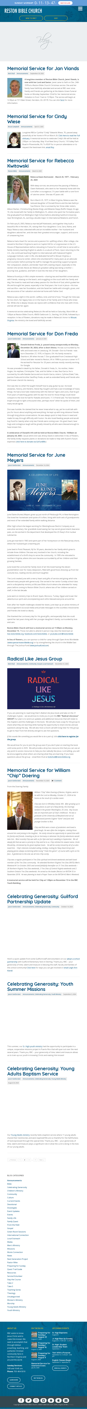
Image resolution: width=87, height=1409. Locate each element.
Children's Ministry (15, 1190)
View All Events (60, 1368)
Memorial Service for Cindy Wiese (37, 119)
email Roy (50, 147)
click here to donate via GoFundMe (31, 441)
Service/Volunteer (14, 1276)
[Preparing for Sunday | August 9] (34, 1355)
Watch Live (65, 3)
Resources (11, 1272)
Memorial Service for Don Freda (42, 334)
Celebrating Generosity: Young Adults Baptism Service (40, 1071)
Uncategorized (13, 1296)
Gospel (39, 664)
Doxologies (12, 1208)
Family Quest (12, 1221)
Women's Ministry (15, 1300)
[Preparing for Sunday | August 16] (34, 1344)
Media (9, 1242)
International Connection (18, 1235)
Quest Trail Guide (14, 1269)
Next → (42, 1160)
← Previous (12, 1160)
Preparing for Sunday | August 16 (44, 1345)
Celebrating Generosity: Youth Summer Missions (40, 986)
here (62, 100)
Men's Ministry (13, 1245)
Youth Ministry (56, 994)
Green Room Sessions (16, 1231)
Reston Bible (12, 171)
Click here (31, 967)
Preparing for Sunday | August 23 (44, 1335)
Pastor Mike (12, 1262)
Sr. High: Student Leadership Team (59, 1345)
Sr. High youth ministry (32, 1046)
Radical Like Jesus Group (34, 659)
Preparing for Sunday (16, 1266)
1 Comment (58, 781)
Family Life (11, 1218)
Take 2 (10, 1283)
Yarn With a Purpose (61, 1353)
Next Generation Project (17, 1259)
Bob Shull (11, 73)
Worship (10, 1303)
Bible (9, 1184)
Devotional (12, 1204)
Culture (10, 1197)
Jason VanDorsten (14, 339)
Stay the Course (14, 1279)
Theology (11, 1293)
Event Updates (13, 1211)
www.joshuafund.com (39, 645)
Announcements (22, 73)
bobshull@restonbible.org (59, 757)
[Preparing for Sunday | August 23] (34, 1334)
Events (10, 1214)
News (9, 1255)
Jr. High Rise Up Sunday (62, 1338)
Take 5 (10, 1286)
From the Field (13, 1225)
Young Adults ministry (20, 1135)
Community (32, 664)
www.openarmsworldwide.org (20, 642)
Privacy (71, 1405)
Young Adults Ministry (58, 1079)
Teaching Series (14, 1290)
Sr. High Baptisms (59, 1333)
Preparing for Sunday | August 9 (44, 1355)
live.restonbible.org (15, 634)
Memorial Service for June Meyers (36, 457)
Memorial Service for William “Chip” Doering (38, 772)
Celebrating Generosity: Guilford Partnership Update (42, 899)
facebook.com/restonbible (36, 634)
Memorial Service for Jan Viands (43, 68)
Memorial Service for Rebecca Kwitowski (40, 163)
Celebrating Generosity (43, 907)
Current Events (13, 1201)
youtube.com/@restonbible (61, 634)
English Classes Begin (61, 1360)
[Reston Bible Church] (23, 10)
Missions (11, 1249)
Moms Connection (15, 1252)
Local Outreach (48, 664)
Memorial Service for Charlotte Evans (40, 1364)
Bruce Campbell (13, 127)
